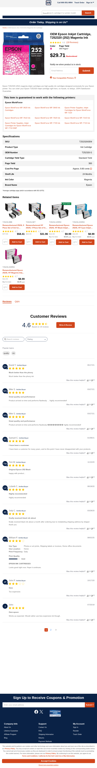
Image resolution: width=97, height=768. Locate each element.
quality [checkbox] (6, 353)
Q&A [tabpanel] (17, 302)
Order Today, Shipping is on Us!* (48, 22)
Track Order (79, 3)
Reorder (76, 731)
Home (5, 28)
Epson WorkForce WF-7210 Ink (77, 118)
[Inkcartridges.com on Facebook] (36, 713)
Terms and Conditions (30, 756)
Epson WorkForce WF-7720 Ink (47, 123)
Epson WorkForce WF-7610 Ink (17, 118)
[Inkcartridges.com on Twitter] (41, 713)
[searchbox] (13, 339)
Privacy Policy (10, 749)
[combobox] (68, 12)
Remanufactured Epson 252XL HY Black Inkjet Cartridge (59, 226)
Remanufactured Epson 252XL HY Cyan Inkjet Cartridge (82, 226)
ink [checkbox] (13, 353)
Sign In (75, 727)
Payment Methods (45, 741)
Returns (41, 738)
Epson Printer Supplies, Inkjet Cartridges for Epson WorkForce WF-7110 (78, 110)
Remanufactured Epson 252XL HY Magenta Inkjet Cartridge (13, 271)
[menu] (48, 17)
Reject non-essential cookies (48, 765)
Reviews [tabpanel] (7, 302)
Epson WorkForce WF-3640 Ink (47, 108)
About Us (7, 727)
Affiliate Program (10, 734)
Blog (5, 738)
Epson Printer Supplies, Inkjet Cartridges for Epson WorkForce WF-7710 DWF (18, 125)
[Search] (45, 13)
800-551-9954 (66, 3)
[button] (88, 380)
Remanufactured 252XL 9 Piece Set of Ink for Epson (13, 226)
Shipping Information (46, 734)
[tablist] (48, 303)
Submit (86, 70)
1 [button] (46, 630)
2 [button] (50, 630)
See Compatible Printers (63, 78)
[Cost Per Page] (91, 169)
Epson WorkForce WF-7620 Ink (47, 118)
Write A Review (65, 325)
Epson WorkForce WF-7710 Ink (77, 123)
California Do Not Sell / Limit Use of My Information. (57, 756)
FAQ (40, 731)
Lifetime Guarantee (11, 731)
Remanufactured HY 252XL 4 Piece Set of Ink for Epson (36, 226)
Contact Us (43, 727)
